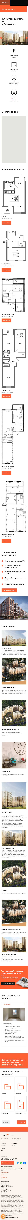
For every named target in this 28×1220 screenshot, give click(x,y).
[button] (14, 390)
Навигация (4, 1138)
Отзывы (3, 1148)
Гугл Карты (4, 1177)
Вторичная (15, 1143)
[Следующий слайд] (27, 38)
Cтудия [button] (4, 216)
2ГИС (2, 1175)
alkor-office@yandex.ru (7, 1166)
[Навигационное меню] (25, 2)
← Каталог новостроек (8, 9)
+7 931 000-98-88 (9, 1159)
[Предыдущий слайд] (1, 38)
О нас (2, 1150)
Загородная (15, 1145)
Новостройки (15, 1141)
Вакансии (3, 1143)
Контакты (3, 1145)
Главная (3, 1141)
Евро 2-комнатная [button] (8, 314)
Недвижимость (17, 1138)
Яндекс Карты (5, 1172)
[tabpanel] (14, 1026)
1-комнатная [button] (6, 264)
